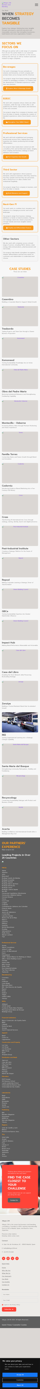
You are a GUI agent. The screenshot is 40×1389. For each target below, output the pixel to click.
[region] (20, 1373)
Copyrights (16, 1325)
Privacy (9, 1325)
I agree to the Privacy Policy (12, 1305)
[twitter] (12, 1258)
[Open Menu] (36, 4)
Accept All (20, 1375)
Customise (20, 1380)
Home (4, 1268)
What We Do (6, 1273)
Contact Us (5, 1285)
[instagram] (8, 1258)
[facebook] (17, 1258)
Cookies (24, 1325)
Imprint (4, 1325)
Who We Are (6, 1271)
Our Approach (6, 1276)
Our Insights (6, 1282)
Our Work (5, 1279)
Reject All (20, 1385)
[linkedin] (3, 1258)
